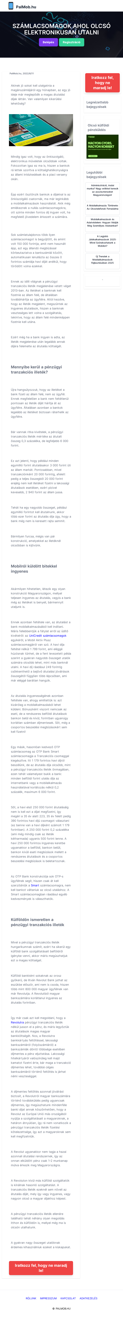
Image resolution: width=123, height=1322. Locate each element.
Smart (35, 885)
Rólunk (31, 1298)
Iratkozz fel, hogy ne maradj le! (41, 1268)
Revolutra (17, 1022)
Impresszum (48, 1298)
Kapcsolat (68, 1298)
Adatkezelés (88, 1298)
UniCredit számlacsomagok (47, 635)
